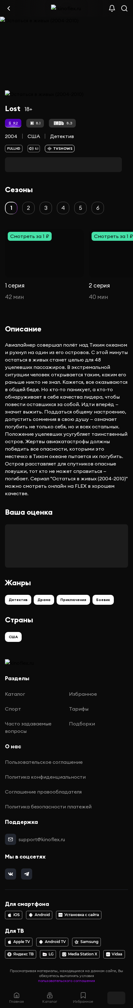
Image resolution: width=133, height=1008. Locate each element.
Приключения (73, 599)
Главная (16, 1001)
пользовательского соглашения (66, 980)
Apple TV (21, 942)
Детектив (62, 136)
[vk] (10, 874)
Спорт (13, 709)
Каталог (15, 694)
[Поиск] (124, 8)
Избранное (83, 694)
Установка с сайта (81, 915)
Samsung (89, 942)
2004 (11, 136)
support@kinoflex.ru (42, 839)
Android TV (55, 942)
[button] (11, 208)
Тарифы (78, 709)
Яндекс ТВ (23, 954)
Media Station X (82, 954)
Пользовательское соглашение (44, 762)
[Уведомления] (112, 8)
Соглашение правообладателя (43, 792)
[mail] (10, 839)
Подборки (82, 723)
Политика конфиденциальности (45, 777)
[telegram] (26, 874)
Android (42, 915)
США (34, 136)
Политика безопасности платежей (48, 806)
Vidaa (117, 954)
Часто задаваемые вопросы (28, 727)
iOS (16, 915)
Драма (43, 599)
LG (51, 954)
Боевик (103, 599)
